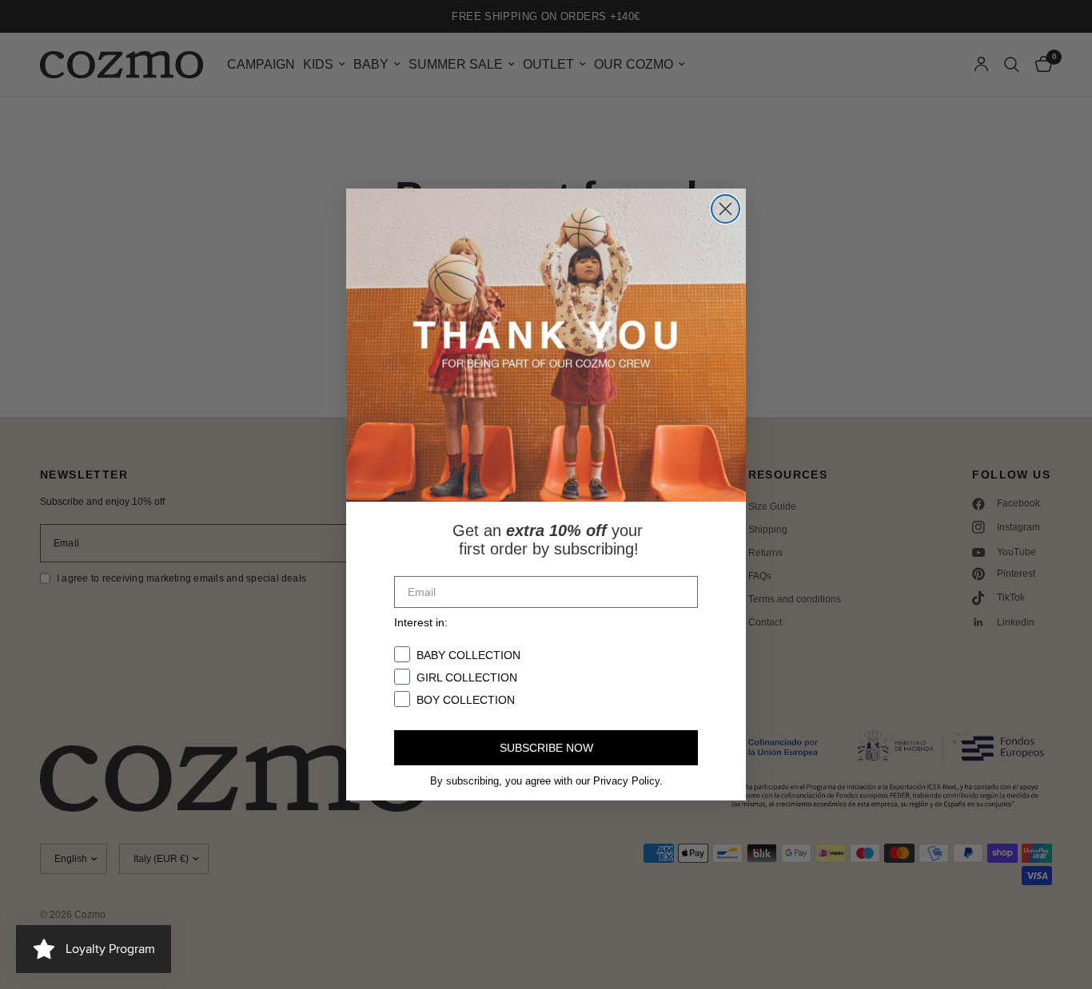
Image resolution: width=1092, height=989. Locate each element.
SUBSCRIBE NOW (546, 747)
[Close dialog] (725, 209)
